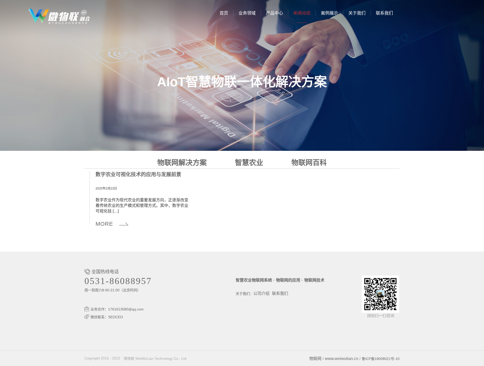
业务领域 (247, 13)
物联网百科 (309, 163)
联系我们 (384, 13)
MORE (104, 224)
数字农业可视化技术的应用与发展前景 (138, 174)
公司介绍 (261, 293)
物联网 (315, 358)
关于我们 (357, 13)
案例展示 (329, 13)
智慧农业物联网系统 (254, 280)
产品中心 (274, 13)
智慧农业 (249, 163)
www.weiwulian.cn (341, 358)
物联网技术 (314, 280)
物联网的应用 (288, 280)
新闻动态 (302, 13)
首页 (224, 13)
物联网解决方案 (182, 163)
